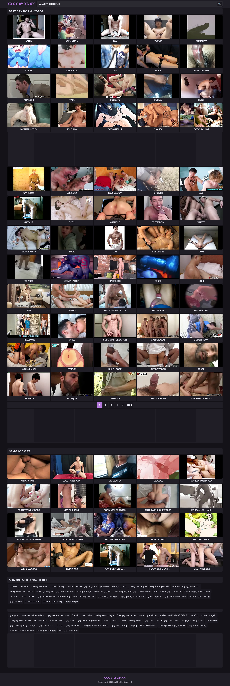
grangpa (14, 615)
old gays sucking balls (192, 620)
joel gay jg (58, 601)
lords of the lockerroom (22, 630)
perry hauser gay (138, 586)
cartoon (14, 596)
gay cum (149, 620)
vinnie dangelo (208, 615)
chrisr (106, 620)
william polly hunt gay (125, 591)
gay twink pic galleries (89, 620)
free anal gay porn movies (197, 591)
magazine (193, 625)
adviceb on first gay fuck (62, 620)
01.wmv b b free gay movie (33, 586)
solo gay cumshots (68, 630)
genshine (152, 615)
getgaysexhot (72, 625)
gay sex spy (72, 601)
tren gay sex (135, 620)
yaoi (150, 596)
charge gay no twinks (20, 620)
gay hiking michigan (108, 596)
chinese (13, 586)
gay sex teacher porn (58, 615)
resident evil (40, 620)
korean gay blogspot (86, 586)
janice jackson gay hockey (172, 625)
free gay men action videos (130, 615)
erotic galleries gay (46, 630)
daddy (115, 586)
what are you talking (199, 596)
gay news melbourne (175, 596)
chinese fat (211, 620)
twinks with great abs (84, 596)
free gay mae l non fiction (95, 625)
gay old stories (32, 601)
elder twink (145, 591)
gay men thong (119, 625)
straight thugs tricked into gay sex (94, 591)
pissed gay (162, 620)
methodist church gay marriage (98, 615)
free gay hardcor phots (21, 591)
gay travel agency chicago (23, 625)
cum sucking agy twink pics (186, 586)
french (75, 615)
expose (174, 620)
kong (203, 625)
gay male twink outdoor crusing (54, 596)
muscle (177, 591)
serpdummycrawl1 (159, 586)
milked (46, 601)
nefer (123, 620)
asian (70, 586)
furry (61, 586)
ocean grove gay (44, 591)
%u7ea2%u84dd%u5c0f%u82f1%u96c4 (179, 615)
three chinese (27, 596)
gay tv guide (16, 601)
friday (60, 625)
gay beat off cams (65, 591)
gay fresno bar (46, 625)
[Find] (219, 4)
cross (115, 620)
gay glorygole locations (133, 596)
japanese (104, 586)
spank (158, 596)
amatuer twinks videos (32, 615)
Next (129, 405)
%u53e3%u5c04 (148, 625)
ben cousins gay (162, 591)
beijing (133, 625)
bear (124, 586)
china (53, 586)
